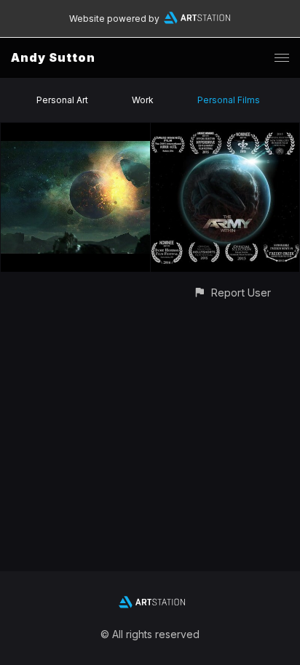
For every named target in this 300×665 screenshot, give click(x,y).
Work (143, 99)
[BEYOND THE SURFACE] (75, 131)
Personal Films (228, 99)
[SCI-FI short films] (225, 131)
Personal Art (62, 99)
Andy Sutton (53, 57)
